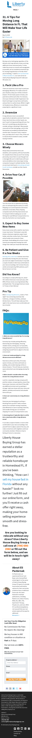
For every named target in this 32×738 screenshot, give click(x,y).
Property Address (11, 660)
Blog (15, 736)
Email (8, 673)
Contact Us (17, 733)
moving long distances (12, 295)
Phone (8, 666)
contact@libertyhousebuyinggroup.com (12, 722)
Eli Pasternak (8, 37)
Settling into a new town (10, 257)
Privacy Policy (18, 731)
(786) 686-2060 (17, 547)
